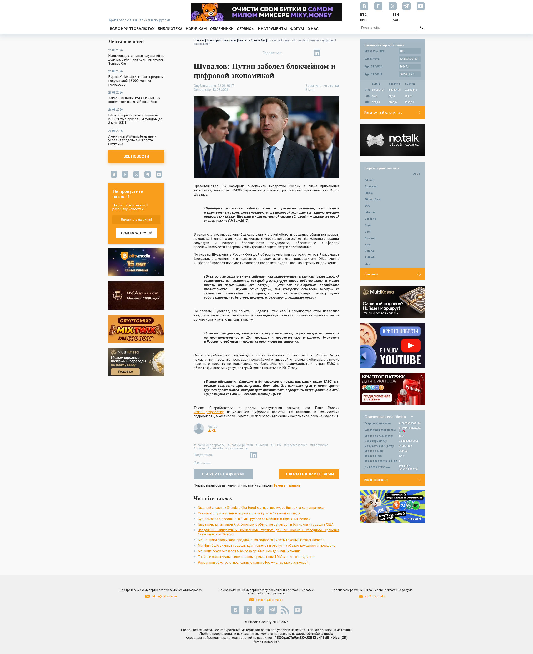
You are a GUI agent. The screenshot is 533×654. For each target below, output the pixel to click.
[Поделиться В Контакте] (326, 53)
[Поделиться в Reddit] (336, 53)
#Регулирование (295, 445)
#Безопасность (237, 448)
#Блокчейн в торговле (209, 445)
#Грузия (199, 448)
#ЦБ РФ (275, 445)
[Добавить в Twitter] (297, 53)
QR (344, 638)
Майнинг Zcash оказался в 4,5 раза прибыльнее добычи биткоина (249, 551)
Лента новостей (126, 41)
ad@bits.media (375, 596)
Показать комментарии (309, 474)
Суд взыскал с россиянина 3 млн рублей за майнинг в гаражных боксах (254, 519)
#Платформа (319, 445)
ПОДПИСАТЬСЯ (134, 233)
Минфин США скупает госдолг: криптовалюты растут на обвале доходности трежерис (266, 546)
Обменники (222, 28)
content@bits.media (269, 599)
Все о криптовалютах (132, 28)
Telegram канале (286, 486)
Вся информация (376, 479)
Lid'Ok (212, 430)
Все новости (136, 156)
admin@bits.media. (320, 634)
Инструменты (272, 28)
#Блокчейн (215, 448)
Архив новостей (266, 641)
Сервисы (246, 28)
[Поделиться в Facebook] (288, 53)
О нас (313, 28)
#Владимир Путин (240, 445)
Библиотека (170, 28)
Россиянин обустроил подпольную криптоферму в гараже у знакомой (253, 562)
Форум (297, 28)
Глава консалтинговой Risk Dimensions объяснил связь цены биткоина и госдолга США (265, 524)
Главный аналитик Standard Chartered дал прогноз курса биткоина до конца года (261, 508)
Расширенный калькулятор (383, 112)
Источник (203, 463)
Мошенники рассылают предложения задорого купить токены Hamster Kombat (261, 540)
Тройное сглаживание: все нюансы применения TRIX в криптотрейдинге (256, 557)
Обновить (371, 274)
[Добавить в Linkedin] (317, 53)
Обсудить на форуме (223, 474)
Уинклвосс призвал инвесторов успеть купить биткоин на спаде (249, 513)
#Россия (261, 445)
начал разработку (209, 412)
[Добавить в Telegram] (307, 53)
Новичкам (196, 28)
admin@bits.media (164, 596)
